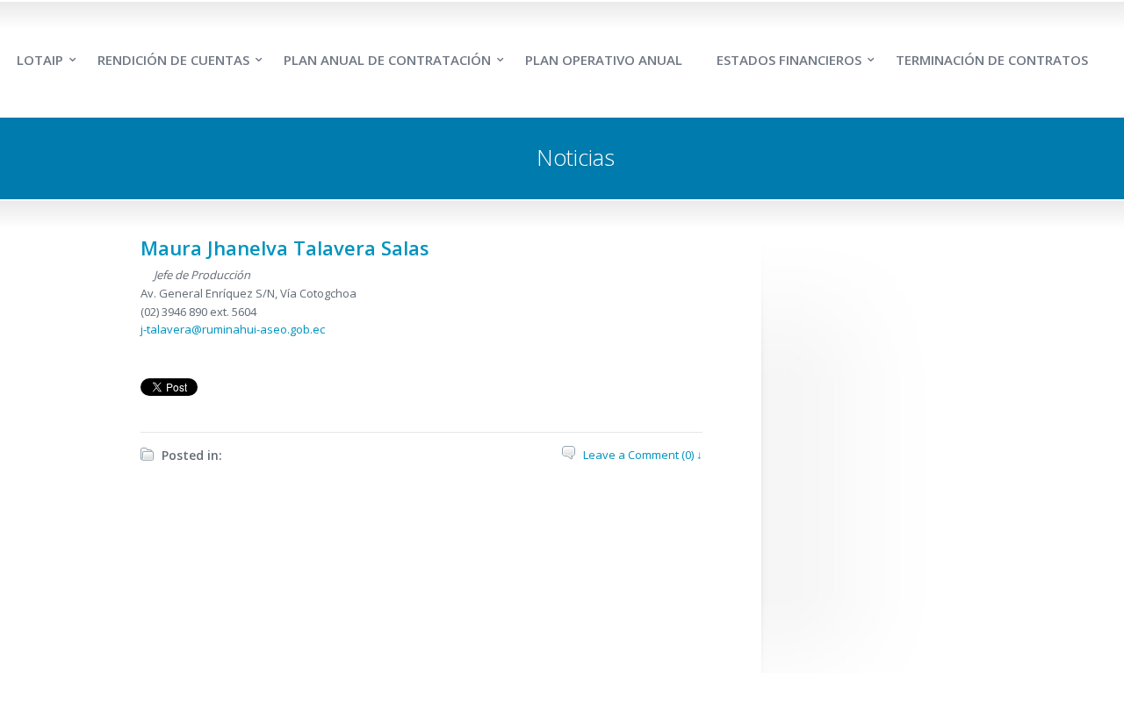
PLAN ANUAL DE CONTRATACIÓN (387, 59)
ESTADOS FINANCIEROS (789, 59)
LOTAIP (40, 59)
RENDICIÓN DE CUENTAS (173, 59)
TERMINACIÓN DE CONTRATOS (992, 59)
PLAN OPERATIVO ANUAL (603, 59)
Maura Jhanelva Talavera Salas (284, 247)
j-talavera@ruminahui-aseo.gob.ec (232, 329)
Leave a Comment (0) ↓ (642, 455)
